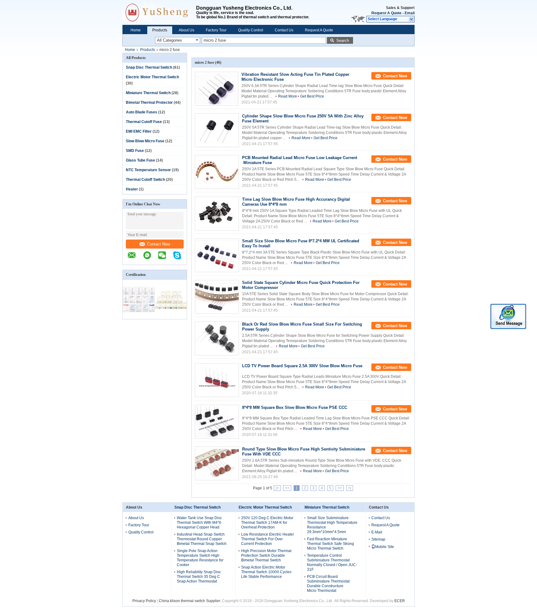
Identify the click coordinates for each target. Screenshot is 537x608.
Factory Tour (216, 30)
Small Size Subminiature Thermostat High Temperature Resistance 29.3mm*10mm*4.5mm (332, 525)
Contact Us (284, 30)
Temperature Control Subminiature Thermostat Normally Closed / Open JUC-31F (332, 562)
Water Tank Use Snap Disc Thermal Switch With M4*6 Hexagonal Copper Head (199, 522)
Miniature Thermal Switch (148, 93)
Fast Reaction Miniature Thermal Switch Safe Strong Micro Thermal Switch (330, 544)
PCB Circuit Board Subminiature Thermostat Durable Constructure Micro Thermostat (328, 583)
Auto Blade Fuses (141, 112)
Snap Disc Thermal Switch (149, 67)
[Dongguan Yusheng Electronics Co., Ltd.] (159, 12)
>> (339, 488)
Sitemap (378, 539)
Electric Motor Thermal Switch (152, 77)
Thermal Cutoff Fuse (144, 122)
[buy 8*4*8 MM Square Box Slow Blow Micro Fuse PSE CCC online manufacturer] (217, 422)
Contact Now (158, 244)
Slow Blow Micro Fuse (145, 141)
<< (287, 488)
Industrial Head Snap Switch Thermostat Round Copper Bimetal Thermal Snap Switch (202, 539)
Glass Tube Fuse (140, 160)
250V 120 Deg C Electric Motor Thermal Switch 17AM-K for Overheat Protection (267, 522)
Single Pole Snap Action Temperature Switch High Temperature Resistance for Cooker (200, 558)
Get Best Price (312, 96)
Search (342, 40)
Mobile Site (384, 547)
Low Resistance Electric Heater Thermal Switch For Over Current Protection (267, 539)
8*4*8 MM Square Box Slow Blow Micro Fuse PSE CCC (294, 407)
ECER (399, 601)
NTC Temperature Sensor (148, 170)
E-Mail (376, 532)
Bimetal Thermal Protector (149, 102)
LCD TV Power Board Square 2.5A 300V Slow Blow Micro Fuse (302, 365)
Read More (287, 96)
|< (277, 488)
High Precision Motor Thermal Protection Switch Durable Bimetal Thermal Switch (266, 555)
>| (349, 488)
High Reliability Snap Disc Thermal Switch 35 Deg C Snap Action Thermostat (199, 576)
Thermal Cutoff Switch (145, 179)
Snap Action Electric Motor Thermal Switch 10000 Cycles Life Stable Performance (266, 572)
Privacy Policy (144, 601)
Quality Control (250, 30)
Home (136, 30)
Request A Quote (386, 13)
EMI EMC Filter (139, 131)
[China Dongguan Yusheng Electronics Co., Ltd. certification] (139, 315)
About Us (186, 30)
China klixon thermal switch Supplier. (190, 601)
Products (159, 30)
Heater (132, 189)
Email (410, 13)
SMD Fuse (135, 151)
